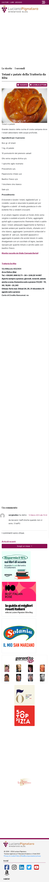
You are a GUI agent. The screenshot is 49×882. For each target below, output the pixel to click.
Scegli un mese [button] (24, 546)
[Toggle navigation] (43, 2)
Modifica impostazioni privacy (31, 856)
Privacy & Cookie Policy (12, 856)
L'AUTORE (5, 2)
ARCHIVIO (18, 2)
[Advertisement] (24, 39)
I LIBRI (12, 2)
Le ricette (7, 68)
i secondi (20, 68)
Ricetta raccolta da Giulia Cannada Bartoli (20, 253)
